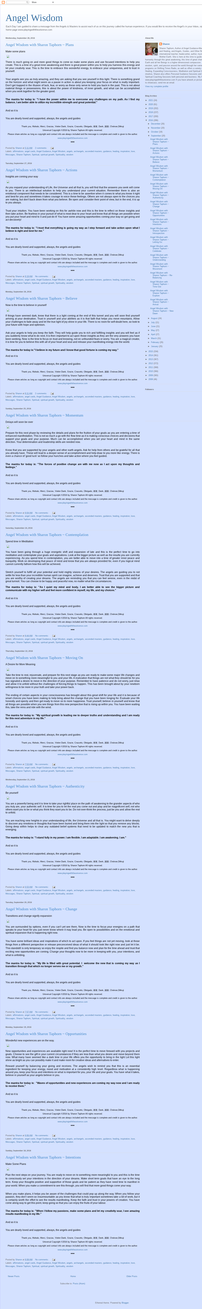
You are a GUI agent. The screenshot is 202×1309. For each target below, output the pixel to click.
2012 (151, 363)
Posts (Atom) (79, 1283)
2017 (151, 116)
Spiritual (35, 154)
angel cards (30, 151)
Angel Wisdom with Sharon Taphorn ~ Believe (41, 298)
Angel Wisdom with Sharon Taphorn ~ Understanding (159, 257)
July (153, 322)
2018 (151, 112)
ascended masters (93, 151)
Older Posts (131, 1276)
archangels (79, 151)
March (154, 338)
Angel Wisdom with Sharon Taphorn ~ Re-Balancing (161, 275)
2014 (151, 355)
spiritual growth (47, 154)
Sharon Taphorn (23, 154)
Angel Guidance (43, 151)
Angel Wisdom (34, 18)
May (153, 330)
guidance (107, 151)
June (153, 326)
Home (73, 1276)
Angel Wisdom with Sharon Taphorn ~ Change (41, 909)
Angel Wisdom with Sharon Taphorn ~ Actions (41, 170)
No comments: (42, 276)
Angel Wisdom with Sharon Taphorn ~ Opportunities (46, 1034)
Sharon (166, 44)
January (155, 346)
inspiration (125, 151)
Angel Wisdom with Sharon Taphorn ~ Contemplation (47, 535)
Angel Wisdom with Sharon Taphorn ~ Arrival (159, 302)
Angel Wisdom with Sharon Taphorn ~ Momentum (44, 415)
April (153, 334)
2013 (151, 359)
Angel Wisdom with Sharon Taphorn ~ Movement (159, 266)
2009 (151, 375)
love (133, 151)
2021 (151, 100)
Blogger (125, 1303)
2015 (151, 351)
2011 (151, 367)
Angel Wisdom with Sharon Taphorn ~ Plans (40, 45)
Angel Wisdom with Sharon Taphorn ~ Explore (159, 293)
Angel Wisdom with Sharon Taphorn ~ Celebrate (159, 248)
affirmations (18, 151)
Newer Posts (14, 1276)
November (156, 128)
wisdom (69, 154)
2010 (151, 371)
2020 (151, 104)
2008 (151, 379)
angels (70, 151)
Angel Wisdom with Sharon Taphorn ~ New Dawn (161, 310)
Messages (10, 154)
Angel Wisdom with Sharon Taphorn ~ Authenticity (45, 786)
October (155, 132)
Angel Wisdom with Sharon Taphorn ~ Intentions (43, 1157)
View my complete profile (156, 86)
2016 (151, 120)
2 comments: (41, 148)
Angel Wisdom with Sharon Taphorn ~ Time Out (159, 284)
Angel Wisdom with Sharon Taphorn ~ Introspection (159, 230)
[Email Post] (52, 148)
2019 (151, 108)
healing (116, 151)
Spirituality (60, 154)
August (154, 318)
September (156, 136)
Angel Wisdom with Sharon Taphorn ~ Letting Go (159, 239)
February (155, 342)
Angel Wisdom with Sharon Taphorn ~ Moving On (44, 658)
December (156, 124)
